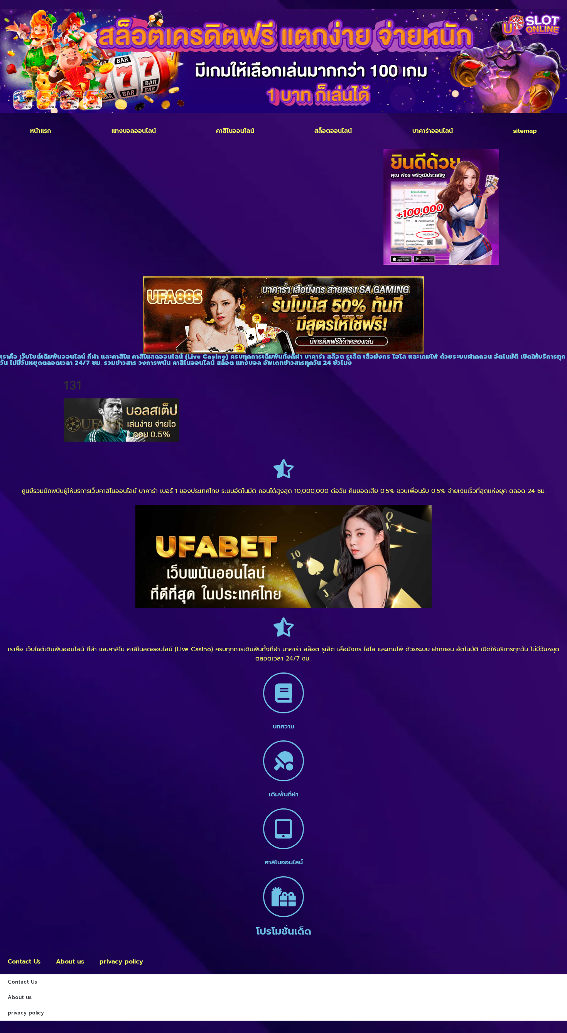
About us (70, 961)
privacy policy (121, 961)
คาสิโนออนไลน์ (235, 130)
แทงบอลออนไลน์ (133, 130)
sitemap (525, 130)
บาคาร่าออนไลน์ (432, 130)
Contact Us (24, 961)
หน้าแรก (40, 130)
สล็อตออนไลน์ (333, 130)
